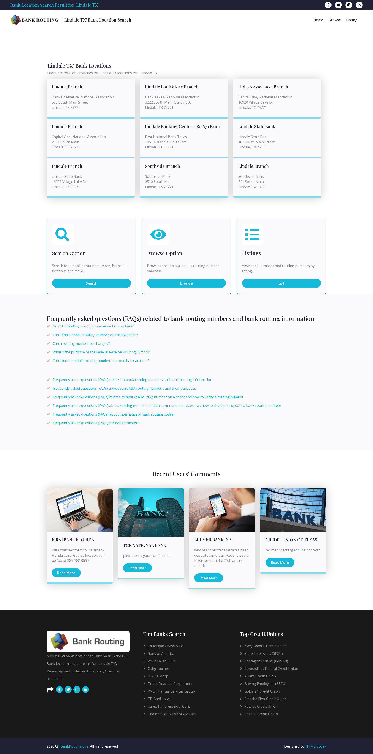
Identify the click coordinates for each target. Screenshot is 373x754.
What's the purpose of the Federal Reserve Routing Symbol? (101, 352)
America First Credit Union (265, 698)
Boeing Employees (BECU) (264, 683)
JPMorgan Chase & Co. (165, 646)
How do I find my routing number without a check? (93, 326)
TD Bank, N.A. (158, 698)
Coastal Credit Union (260, 713)
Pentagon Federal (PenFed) (265, 661)
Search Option (69, 253)
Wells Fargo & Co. (161, 661)
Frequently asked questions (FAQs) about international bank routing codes (113, 414)
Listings (251, 253)
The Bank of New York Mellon (171, 713)
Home (318, 19)
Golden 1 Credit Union (261, 691)
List (281, 283)
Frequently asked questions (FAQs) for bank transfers (96, 422)
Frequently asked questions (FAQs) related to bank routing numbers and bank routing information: (133, 379)
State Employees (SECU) (263, 653)
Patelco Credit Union (260, 706)
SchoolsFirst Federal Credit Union (270, 668)
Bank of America (160, 653)
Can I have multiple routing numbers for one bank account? (101, 360)
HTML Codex (315, 746)
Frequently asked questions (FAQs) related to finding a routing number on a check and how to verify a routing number (148, 397)
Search (91, 283)
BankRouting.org (74, 746)
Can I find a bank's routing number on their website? (95, 334)
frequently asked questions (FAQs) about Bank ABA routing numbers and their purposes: (125, 388)
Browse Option (164, 253)
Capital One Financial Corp (168, 706)
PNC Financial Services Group (171, 691)
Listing (351, 19)
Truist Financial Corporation (170, 683)
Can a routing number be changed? (81, 343)
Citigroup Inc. (158, 668)
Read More (66, 572)
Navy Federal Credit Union (265, 646)
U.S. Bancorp (157, 676)
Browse (335, 19)
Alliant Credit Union (259, 676)
